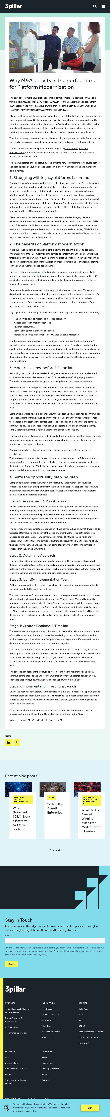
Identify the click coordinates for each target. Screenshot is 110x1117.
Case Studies (11, 1063)
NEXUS (81, 1026)
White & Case (35, 105)
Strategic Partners (50, 1069)
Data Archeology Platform (90, 1032)
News (44, 1074)
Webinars (9, 1074)
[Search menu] (95, 6)
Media (45, 1037)
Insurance (46, 1020)
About (45, 1057)
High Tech (46, 1026)
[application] (55, 1108)
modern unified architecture (46, 272)
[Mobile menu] (103, 6)
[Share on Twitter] (16, 742)
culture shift (56, 585)
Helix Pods (83, 1009)
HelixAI (82, 1003)
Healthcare (47, 1009)
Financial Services (50, 1014)
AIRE (80, 1020)
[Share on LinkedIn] (8, 742)
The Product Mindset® (89, 1037)
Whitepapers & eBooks (16, 1069)
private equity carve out (53, 341)
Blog (7, 1057)
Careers (45, 1080)
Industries (48, 1003)
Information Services (52, 1032)
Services (10, 1003)
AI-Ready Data (12, 1027)
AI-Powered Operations (16, 1033)
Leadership (47, 1063)
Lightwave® (83, 1043)
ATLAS (81, 1014)
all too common (76, 466)
